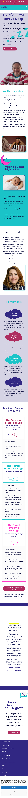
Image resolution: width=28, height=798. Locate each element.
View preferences (14, 795)
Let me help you (9, 49)
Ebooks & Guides (6, 759)
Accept (14, 787)
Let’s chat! (14, 733)
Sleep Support (5, 745)
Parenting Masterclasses (8, 762)
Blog (3, 765)
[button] (26, 777)
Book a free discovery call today (14, 588)
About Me (4, 772)
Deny (14, 791)
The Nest (4, 751)
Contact (4, 775)
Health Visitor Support (8, 748)
